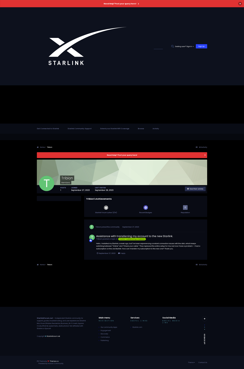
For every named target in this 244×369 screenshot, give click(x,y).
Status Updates (161, 46)
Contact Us (202, 362)
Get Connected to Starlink (48, 128)
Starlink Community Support (80, 128)
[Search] (172, 46)
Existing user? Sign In (184, 46)
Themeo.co (54, 361)
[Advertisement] (122, 104)
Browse (141, 128)
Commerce (105, 337)
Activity (156, 128)
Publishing (105, 340)
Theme (191, 362)
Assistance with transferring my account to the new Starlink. (134, 236)
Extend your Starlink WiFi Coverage (114, 128)
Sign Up (201, 46)
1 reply (122, 253)
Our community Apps (109, 327)
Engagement (106, 330)
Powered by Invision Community (51, 363)
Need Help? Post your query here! (120, 3)
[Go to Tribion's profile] (91, 227)
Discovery (104, 334)
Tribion (98, 227)
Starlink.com (137, 327)
